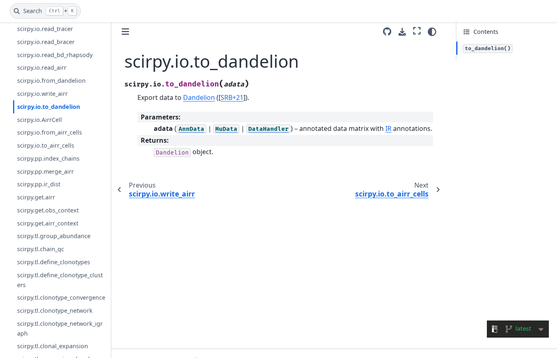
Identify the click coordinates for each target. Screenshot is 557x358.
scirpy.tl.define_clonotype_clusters (60, 280)
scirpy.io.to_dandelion (48, 106)
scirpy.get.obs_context (48, 210)
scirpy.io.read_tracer (45, 29)
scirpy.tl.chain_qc (40, 249)
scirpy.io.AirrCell (39, 120)
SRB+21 (232, 97)
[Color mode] (432, 32)
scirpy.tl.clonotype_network (55, 310)
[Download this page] (402, 32)
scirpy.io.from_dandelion (51, 80)
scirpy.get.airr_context (47, 223)
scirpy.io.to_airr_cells (45, 145)
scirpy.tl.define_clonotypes (53, 262)
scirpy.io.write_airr (42, 93)
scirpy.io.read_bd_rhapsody (55, 55)
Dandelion (199, 97)
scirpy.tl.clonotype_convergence (61, 297)
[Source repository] (387, 32)
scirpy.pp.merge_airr (45, 171)
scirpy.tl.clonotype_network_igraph (60, 328)
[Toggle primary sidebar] (125, 32)
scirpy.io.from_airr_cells (49, 132)
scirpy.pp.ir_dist (38, 184)
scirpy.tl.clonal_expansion (52, 346)
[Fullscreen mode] (416, 31)
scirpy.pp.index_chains (48, 158)
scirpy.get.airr (36, 197)
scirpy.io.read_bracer (46, 42)
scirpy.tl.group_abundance (54, 236)
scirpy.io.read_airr (41, 67)
